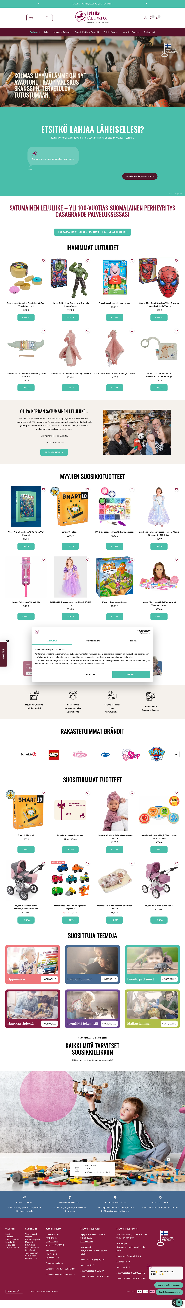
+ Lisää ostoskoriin (102, 1172)
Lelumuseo (30, 1245)
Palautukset (30, 1255)
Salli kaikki (131, 674)
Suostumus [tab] (51, 640)
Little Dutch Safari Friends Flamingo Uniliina (114, 373)
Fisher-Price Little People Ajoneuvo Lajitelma (70, 907)
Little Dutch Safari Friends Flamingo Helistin (70, 373)
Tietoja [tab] (133, 640)
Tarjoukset (35, 32)
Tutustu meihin (54, 452)
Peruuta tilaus (31, 1258)
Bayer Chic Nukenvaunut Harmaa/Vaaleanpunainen (26, 907)
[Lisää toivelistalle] (43, 260)
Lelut (46, 32)
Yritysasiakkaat (12, 1247)
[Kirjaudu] (145, 18)
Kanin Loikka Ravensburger (114, 602)
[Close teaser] (7, 640)
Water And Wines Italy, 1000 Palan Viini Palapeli (26, 533)
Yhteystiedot (31, 1234)
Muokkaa (90, 674)
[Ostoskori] (157, 17)
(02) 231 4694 (86, 1241)
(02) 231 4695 (128, 1238)
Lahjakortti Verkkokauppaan (70, 835)
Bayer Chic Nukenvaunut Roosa (159, 905)
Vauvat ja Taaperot (131, 32)
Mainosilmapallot (32, 1239)
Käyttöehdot (31, 1250)
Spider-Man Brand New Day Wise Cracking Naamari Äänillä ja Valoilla (159, 304)
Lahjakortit (10, 1242)
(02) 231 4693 (52, 1241)
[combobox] (39, 17)
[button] (3, 654)
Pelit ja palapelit (12, 1239)
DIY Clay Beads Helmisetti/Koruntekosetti (114, 532)
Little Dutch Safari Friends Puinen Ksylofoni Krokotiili (26, 375)
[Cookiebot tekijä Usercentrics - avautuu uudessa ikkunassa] (138, 632)
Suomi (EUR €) (13, 1291)
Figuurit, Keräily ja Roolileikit (87, 32)
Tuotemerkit (149, 32)
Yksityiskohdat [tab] (92, 640)
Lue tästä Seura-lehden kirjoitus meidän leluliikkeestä (92, 232)
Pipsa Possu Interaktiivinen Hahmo (115, 303)
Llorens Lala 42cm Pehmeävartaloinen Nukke (114, 907)
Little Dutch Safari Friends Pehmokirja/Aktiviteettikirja (159, 375)
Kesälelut (9, 1236)
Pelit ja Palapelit (111, 32)
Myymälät (29, 1242)
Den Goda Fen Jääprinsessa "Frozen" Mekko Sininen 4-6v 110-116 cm (159, 533)
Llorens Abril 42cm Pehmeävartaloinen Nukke (114, 837)
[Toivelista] (151, 17)
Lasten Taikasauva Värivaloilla (26, 602)
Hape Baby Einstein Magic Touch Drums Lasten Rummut (159, 837)
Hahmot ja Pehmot (61, 32)
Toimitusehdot (31, 1253)
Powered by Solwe (50, 1291)
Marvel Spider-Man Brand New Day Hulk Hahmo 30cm (70, 304)
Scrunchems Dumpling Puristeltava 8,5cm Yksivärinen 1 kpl (26, 304)
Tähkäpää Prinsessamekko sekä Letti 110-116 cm (70, 604)
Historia (28, 1236)
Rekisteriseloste (32, 1247)
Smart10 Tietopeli (70, 532)
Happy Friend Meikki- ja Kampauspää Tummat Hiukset (159, 604)
